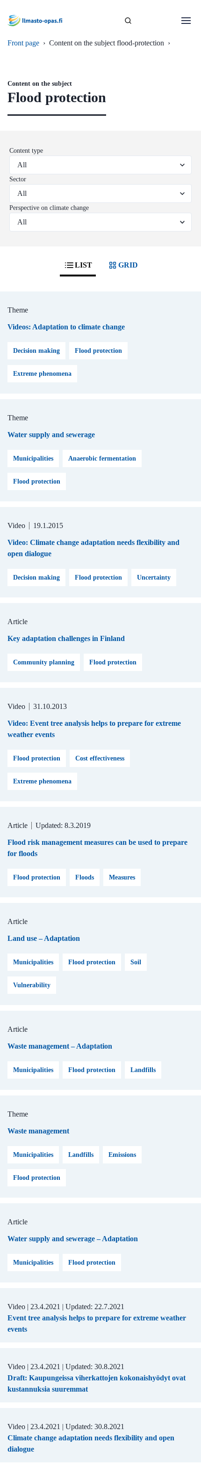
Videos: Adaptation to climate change (66, 327)
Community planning (43, 662)
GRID (128, 265)
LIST (83, 265)
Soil (135, 962)
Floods (84, 877)
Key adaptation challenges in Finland (66, 638)
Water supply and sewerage (51, 435)
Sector (17, 179)
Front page (23, 43)
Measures (122, 877)
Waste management (38, 1131)
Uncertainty (154, 577)
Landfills (143, 1069)
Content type (26, 150)
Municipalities (33, 458)
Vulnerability (31, 985)
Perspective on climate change (49, 207)
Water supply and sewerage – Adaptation (72, 1239)
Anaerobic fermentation (102, 458)
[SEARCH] (128, 20)
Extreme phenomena (42, 373)
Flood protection (98, 350)
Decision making (36, 350)
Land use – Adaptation (43, 938)
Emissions (122, 1154)
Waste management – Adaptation (59, 1046)
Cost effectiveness (99, 758)
